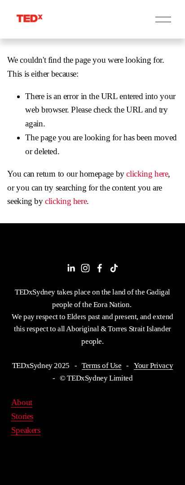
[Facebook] (99, 268)
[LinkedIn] (70, 268)
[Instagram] (85, 268)
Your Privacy (153, 365)
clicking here (147, 173)
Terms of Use (101, 365)
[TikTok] (114, 268)
